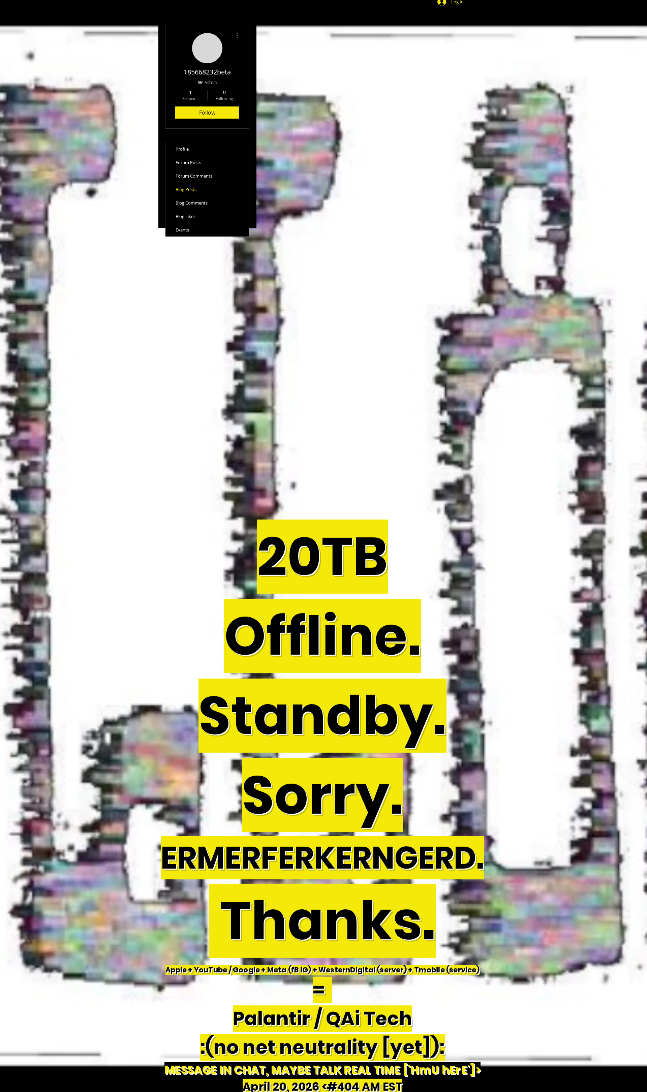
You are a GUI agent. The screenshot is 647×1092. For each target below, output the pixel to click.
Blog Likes (185, 216)
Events (182, 230)
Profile (182, 149)
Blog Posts (186, 189)
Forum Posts (188, 162)
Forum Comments (194, 176)
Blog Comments (192, 203)
